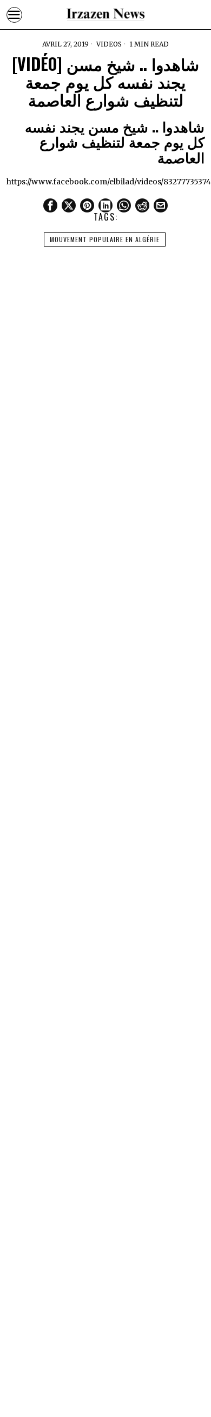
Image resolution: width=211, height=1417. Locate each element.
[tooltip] (50, 205)
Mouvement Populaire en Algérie (105, 239)
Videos (109, 44)
